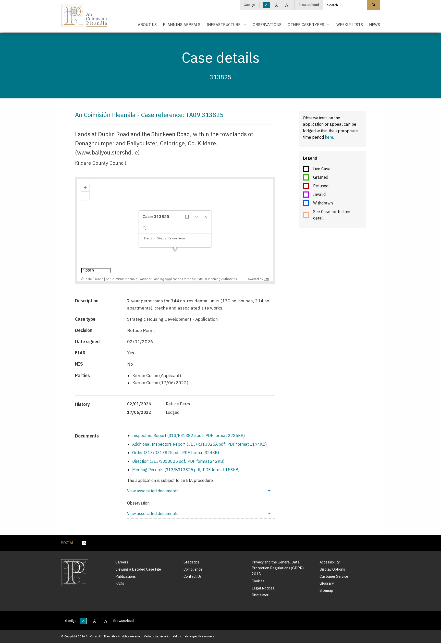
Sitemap (326, 590)
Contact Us (192, 576)
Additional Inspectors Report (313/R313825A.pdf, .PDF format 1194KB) (199, 444)
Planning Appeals (181, 24)
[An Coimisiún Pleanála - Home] (84, 16)
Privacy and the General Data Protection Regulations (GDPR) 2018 (278, 568)
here (329, 137)
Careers (121, 562)
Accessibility (330, 562)
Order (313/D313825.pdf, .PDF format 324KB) (175, 452)
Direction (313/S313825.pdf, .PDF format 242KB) (178, 461)
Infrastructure (223, 24)
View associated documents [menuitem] (152, 490)
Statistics (191, 562)
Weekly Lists (349, 24)
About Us (147, 24)
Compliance (192, 569)
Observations (267, 24)
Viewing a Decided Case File (138, 569)
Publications (125, 576)
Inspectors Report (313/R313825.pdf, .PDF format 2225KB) (188, 435)
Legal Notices (263, 588)
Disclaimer (260, 595)
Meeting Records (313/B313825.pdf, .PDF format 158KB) (186, 469)
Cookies (258, 580)
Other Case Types (306, 24)
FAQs (119, 583)
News (374, 24)
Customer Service (334, 576)
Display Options (332, 569)
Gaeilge (249, 5)
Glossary (327, 583)
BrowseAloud (309, 5)
